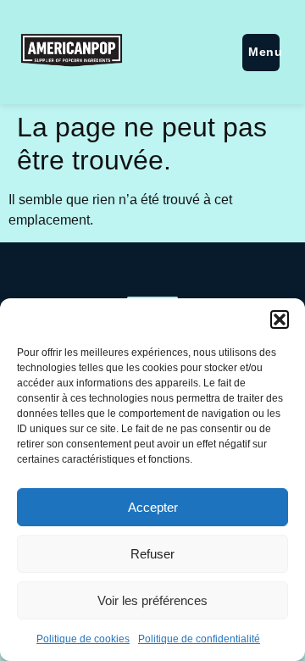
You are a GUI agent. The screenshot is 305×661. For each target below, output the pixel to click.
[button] (279, 319)
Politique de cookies (83, 639)
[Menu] (261, 52)
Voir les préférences (152, 600)
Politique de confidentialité (199, 639)
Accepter (153, 507)
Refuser (152, 554)
